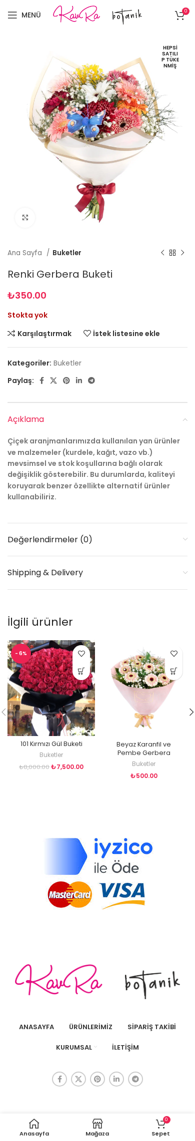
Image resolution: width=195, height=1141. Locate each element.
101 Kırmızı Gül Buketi (51, 744)
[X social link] (53, 380)
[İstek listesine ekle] (81, 654)
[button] (81, 671)
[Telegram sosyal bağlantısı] (91, 380)
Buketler (67, 253)
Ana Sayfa (26, 253)
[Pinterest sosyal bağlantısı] (66, 380)
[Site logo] (97, 14)
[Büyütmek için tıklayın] (25, 218)
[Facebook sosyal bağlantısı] (41, 380)
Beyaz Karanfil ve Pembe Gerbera (143, 749)
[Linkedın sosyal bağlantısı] (79, 380)
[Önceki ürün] (163, 253)
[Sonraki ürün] (183, 253)
